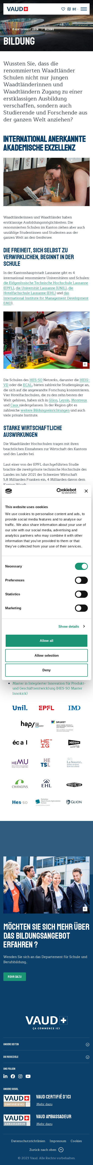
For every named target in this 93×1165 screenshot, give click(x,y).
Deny (46, 670)
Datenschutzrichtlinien (28, 1141)
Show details (68, 626)
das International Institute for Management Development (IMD (45, 298)
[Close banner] (86, 491)
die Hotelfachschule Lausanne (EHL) (38, 290)
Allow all (46, 641)
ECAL (27, 385)
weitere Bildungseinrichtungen (45, 410)
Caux (14, 405)
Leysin (64, 400)
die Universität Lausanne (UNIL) (41, 288)
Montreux (79, 400)
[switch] (76, 579)
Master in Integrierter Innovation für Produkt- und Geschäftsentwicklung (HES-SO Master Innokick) (49, 688)
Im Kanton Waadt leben (25, 29)
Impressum (58, 1141)
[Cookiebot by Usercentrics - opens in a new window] (57, 491)
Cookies (76, 1141)
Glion (53, 400)
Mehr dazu (15, 977)
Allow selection (47, 655)
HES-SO (36, 380)
